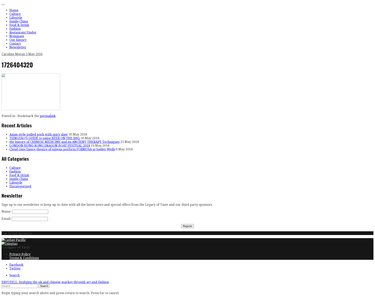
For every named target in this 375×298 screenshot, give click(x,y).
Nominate (16, 36)
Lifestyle (15, 18)
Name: (6, 211)
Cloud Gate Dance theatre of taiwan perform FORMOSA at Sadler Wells (62, 149)
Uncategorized (20, 186)
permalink (48, 116)
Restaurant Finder (23, 32)
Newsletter (17, 47)
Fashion (15, 29)
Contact (15, 43)
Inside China (18, 21)
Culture (15, 14)
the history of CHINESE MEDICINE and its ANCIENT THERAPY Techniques (64, 142)
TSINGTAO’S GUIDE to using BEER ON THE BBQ (44, 138)
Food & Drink (19, 25)
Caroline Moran (14, 54)
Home (13, 10)
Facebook (16, 265)
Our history (18, 40)
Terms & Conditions (24, 258)
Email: (6, 219)
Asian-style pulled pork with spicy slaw (38, 134)
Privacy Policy (19, 254)
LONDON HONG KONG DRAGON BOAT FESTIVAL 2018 (49, 145)
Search (14, 275)
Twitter (15, 268)
